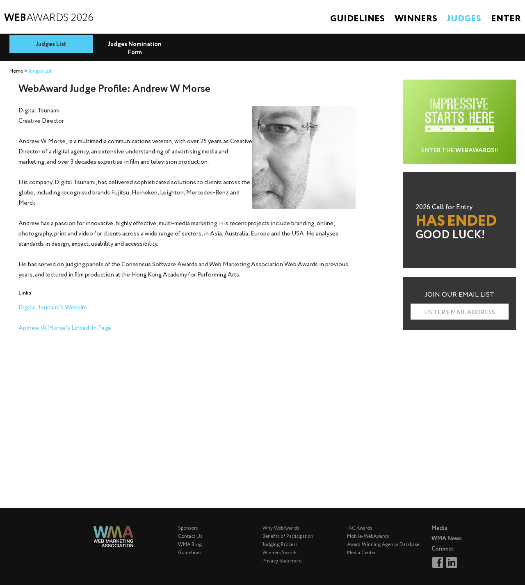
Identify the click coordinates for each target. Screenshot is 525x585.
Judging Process (279, 544)
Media (439, 528)
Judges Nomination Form (135, 48)
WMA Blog (190, 544)
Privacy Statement (282, 561)
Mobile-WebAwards (368, 536)
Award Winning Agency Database (383, 544)
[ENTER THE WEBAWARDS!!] (459, 84)
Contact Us (190, 536)
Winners (416, 18)
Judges (464, 18)
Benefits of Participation (287, 536)
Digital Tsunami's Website (52, 307)
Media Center (361, 552)
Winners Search (279, 552)
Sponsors (188, 528)
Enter (506, 18)
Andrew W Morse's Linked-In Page (64, 328)
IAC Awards (359, 528)
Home (16, 71)
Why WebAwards (280, 528)
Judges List (51, 44)
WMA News (446, 539)
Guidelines (357, 18)
